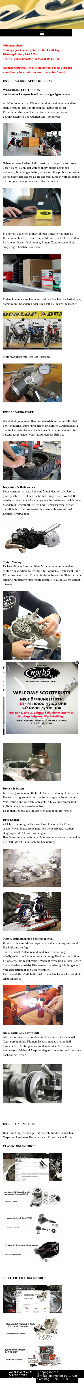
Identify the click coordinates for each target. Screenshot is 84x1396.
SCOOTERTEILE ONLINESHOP (24, 1278)
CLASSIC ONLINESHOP (19, 1146)
